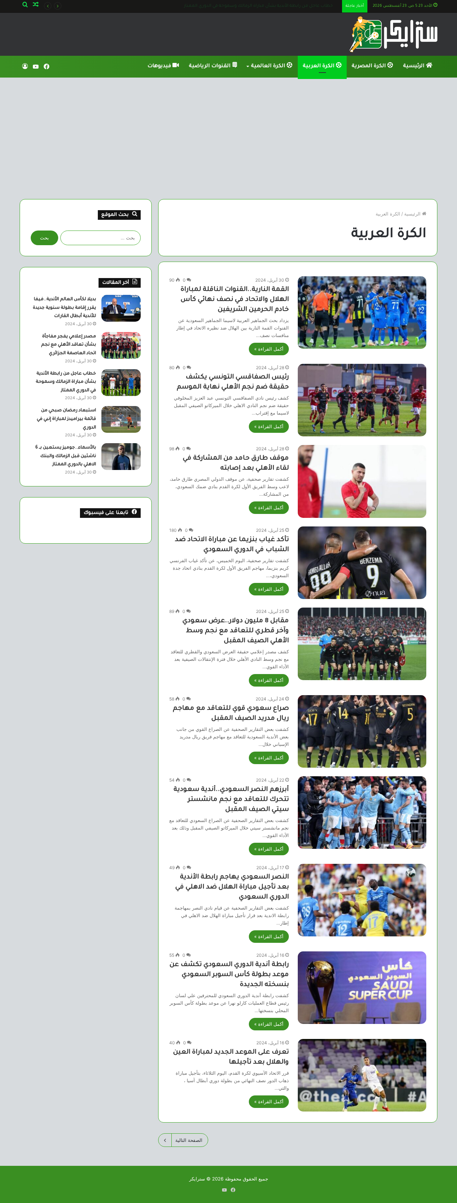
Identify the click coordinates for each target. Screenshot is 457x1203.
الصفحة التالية (188, 1140)
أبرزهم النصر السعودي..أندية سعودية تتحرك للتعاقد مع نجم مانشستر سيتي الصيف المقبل (231, 799)
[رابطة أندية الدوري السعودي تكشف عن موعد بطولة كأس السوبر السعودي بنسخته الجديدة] (362, 987)
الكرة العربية (319, 66)
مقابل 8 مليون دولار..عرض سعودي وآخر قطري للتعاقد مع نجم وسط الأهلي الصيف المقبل (235, 631)
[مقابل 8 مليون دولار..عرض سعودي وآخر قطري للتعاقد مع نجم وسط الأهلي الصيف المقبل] (362, 644)
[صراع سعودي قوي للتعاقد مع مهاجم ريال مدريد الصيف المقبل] (362, 731)
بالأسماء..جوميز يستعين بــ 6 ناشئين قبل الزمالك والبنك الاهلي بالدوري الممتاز (65, 456)
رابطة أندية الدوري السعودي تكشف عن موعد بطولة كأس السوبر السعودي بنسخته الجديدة (229, 975)
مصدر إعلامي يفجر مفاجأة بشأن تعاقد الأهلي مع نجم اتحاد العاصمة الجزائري (68, 345)
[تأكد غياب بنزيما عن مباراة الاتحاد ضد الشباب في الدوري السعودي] (362, 562)
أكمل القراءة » (268, 349)
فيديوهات (159, 66)
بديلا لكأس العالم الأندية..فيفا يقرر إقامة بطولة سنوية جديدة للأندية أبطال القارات (64, 308)
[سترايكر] (393, 34)
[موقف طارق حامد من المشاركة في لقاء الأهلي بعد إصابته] (362, 481)
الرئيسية (414, 66)
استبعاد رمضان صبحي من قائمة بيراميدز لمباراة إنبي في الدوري (278, 6)
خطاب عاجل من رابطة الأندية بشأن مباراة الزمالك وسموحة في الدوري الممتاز (66, 382)
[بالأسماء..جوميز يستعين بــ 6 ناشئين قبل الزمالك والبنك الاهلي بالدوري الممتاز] (121, 456)
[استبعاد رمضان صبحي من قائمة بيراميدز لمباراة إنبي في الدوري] (121, 419)
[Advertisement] (228, 138)
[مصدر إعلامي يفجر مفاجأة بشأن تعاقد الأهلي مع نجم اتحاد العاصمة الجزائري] (121, 345)
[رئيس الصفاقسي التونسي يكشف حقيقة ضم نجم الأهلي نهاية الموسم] (362, 400)
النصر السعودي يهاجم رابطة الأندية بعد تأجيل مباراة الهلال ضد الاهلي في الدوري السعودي (232, 887)
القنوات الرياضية (210, 66)
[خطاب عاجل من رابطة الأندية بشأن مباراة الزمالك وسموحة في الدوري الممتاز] (121, 382)
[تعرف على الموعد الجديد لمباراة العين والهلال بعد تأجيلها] (362, 1075)
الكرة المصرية (369, 66)
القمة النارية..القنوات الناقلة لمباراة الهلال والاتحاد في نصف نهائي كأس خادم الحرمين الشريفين (235, 299)
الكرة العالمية (269, 66)
